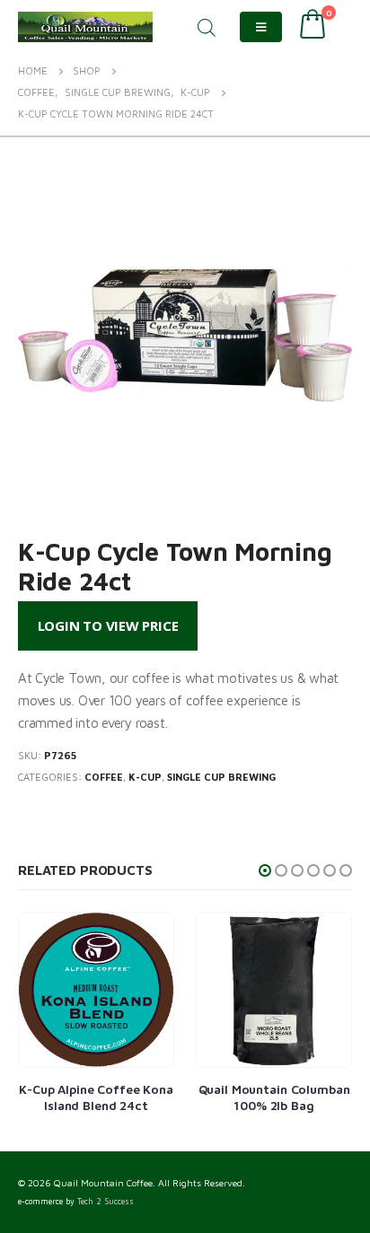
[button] (265, 870)
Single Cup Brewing (221, 777)
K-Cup (145, 777)
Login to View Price (108, 625)
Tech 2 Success (105, 1201)
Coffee (103, 777)
